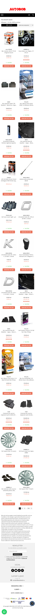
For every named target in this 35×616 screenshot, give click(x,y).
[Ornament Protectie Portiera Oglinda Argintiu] (9, 130)
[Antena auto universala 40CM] (26, 168)
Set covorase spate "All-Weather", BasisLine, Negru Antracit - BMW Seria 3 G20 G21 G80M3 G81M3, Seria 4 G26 (9, 104)
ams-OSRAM (9, 49)
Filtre (10, 25)
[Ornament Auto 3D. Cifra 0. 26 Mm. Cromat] (26, 206)
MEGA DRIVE (9, 140)
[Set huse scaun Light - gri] (9, 206)
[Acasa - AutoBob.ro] (17, 9)
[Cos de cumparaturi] (29, 15)
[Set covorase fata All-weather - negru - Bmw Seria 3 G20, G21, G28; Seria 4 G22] (26, 130)
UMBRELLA (26, 49)
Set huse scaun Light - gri (9, 217)
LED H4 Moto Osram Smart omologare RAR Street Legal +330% (9, 180)
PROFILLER (9, 215)
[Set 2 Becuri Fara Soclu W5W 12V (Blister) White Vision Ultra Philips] (26, 85)
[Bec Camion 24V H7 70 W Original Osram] (9, 38)
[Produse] (2, 15)
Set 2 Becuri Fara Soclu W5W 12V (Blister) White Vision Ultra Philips (26, 104)
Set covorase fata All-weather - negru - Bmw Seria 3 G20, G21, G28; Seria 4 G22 (26, 142)
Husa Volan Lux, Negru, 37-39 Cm (26, 51)
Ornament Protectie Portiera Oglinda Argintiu (9, 142)
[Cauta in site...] (33, 15)
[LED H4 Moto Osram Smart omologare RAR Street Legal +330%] (9, 168)
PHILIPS (26, 102)
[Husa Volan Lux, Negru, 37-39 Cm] (26, 38)
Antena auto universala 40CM (26, 180)
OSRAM (9, 177)
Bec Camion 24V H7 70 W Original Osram (9, 51)
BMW (8, 102)
